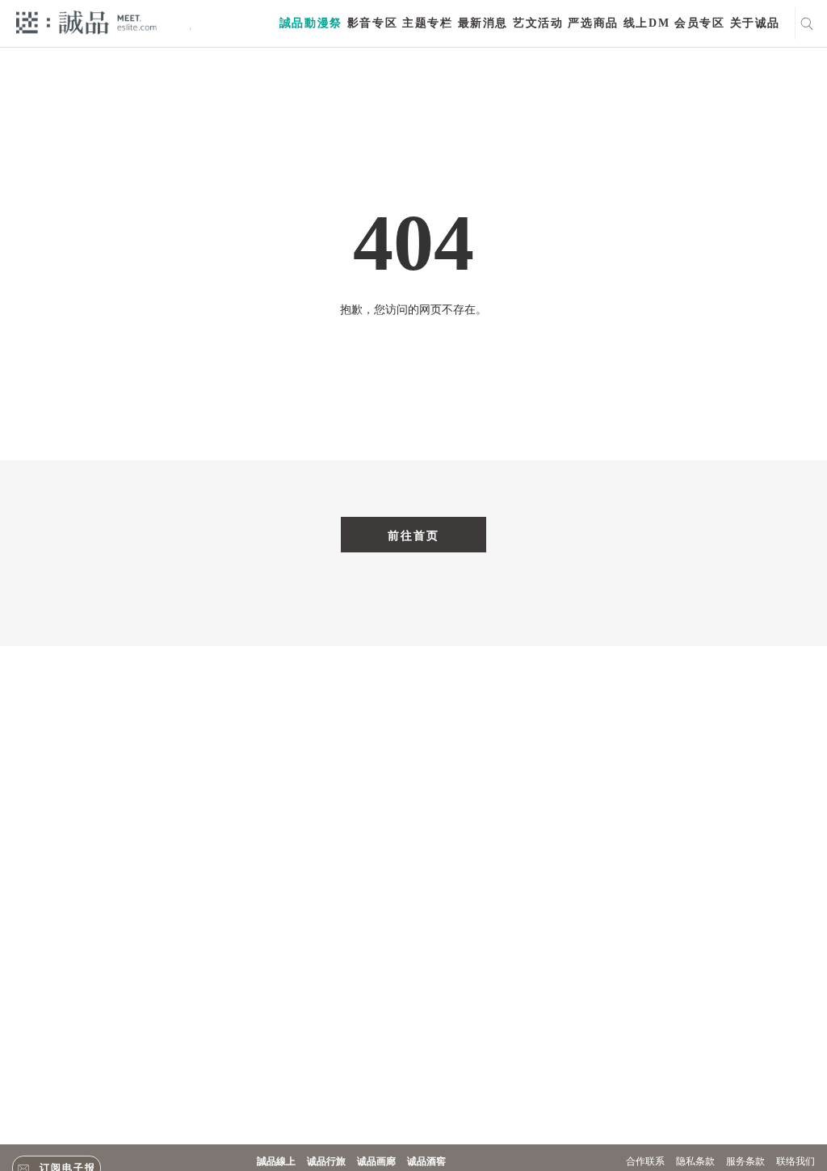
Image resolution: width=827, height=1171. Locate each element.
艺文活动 (538, 23)
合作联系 (645, 1161)
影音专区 (372, 23)
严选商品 (593, 23)
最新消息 (483, 23)
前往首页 (413, 535)
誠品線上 (276, 1161)
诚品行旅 (326, 1161)
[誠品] (86, 21)
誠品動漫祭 (310, 23)
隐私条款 (695, 1161)
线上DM (646, 23)
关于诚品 (755, 23)
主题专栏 (427, 23)
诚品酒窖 (426, 1161)
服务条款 (745, 1161)
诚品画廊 (376, 1161)
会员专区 (699, 23)
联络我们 (795, 1161)
